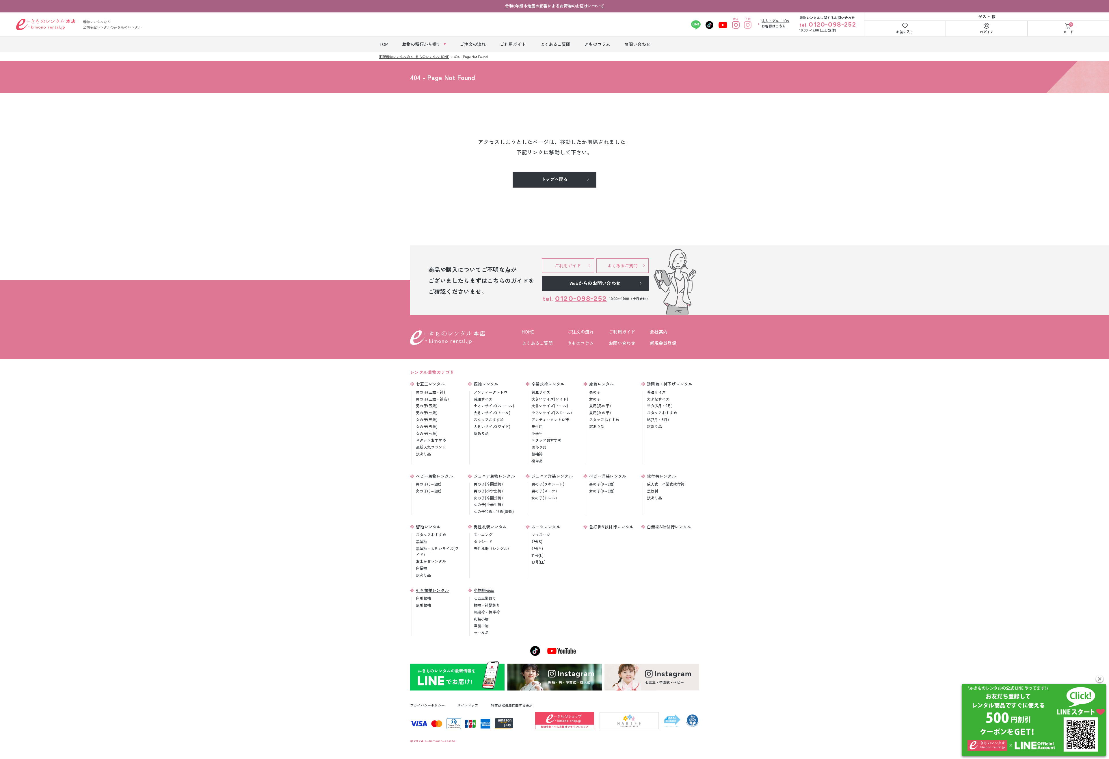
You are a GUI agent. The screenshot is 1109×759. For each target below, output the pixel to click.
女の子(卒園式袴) (488, 498)
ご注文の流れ (580, 332)
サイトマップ (467, 705)
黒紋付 (652, 491)
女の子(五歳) (427, 426)
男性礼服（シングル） (492, 548)
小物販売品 (484, 590)
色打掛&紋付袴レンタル (611, 527)
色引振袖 (423, 598)
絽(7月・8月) (658, 419)
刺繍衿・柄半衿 (487, 612)
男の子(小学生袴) (488, 491)
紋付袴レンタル (661, 476)
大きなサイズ (658, 399)
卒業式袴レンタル (547, 384)
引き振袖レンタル (432, 590)
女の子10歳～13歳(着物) (494, 511)
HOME (528, 332)
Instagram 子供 (747, 24)
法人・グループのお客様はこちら (775, 23)
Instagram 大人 (735, 24)
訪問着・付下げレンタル (669, 384)
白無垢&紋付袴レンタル (669, 527)
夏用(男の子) (600, 405)
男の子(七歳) (427, 412)
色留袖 (421, 568)
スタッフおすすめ (431, 440)
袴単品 (537, 461)
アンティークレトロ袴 (550, 419)
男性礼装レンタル (490, 527)
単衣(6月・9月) (660, 405)
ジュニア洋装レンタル (552, 476)
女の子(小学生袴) (488, 504)
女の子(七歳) (427, 433)
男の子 (594, 392)
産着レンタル (601, 384)
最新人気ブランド (431, 447)
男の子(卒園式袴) (488, 484)
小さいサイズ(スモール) (494, 405)
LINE (696, 24)
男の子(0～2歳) (428, 484)
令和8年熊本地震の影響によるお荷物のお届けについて (554, 6)
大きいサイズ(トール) (492, 412)
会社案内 (658, 332)
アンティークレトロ (490, 392)
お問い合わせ (622, 343)
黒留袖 (421, 541)
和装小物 (481, 619)
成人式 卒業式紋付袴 (665, 484)
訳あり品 (423, 454)
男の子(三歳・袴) (430, 392)
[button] (1099, 678)
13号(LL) (538, 562)
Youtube (722, 24)
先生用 (537, 426)
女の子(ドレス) (544, 498)
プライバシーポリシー (427, 705)
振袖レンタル (486, 384)
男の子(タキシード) (547, 484)
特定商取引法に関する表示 (512, 705)
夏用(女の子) (600, 412)
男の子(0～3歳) (602, 484)
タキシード (483, 541)
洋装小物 (481, 625)
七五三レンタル (430, 384)
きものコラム (580, 343)
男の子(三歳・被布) (432, 399)
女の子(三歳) (427, 419)
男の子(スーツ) (544, 491)
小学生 (537, 433)
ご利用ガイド (622, 332)
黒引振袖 (423, 605)
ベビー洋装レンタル (607, 476)
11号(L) (537, 555)
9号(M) (537, 548)
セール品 (481, 632)
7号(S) (536, 541)
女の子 (594, 399)
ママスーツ (540, 534)
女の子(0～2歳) (428, 491)
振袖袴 (537, 454)
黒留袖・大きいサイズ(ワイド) (437, 551)
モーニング (483, 534)
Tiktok (709, 24)
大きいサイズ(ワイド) (492, 426)
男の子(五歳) (427, 405)
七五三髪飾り (485, 598)
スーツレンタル (545, 527)
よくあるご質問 (537, 343)
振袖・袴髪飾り (487, 605)
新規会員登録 (663, 343)
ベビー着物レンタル (434, 476)
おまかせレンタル (431, 561)
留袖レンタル (428, 527)
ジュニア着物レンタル (494, 476)
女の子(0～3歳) (602, 491)
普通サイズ (483, 399)
